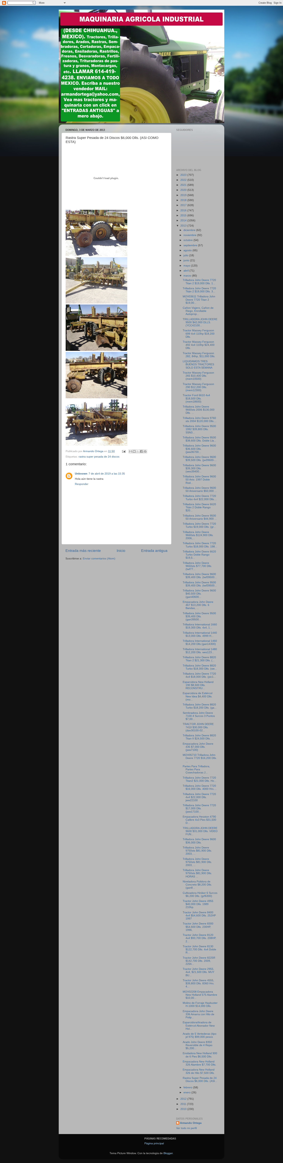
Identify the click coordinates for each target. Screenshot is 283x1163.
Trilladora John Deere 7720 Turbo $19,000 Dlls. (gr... (199, 525)
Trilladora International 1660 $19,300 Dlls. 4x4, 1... (200, 626)
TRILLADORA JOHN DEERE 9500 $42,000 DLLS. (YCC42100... (200, 322)
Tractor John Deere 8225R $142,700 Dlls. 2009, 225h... (199, 960)
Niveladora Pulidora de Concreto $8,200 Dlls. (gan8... (197, 884)
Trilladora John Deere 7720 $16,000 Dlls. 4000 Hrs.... (200, 787)
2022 (183, 179)
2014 (183, 220)
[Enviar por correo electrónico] (130, 451)
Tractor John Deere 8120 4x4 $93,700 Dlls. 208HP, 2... (199, 938)
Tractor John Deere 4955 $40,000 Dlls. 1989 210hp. (198, 904)
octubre (188, 240)
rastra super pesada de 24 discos (99, 456)
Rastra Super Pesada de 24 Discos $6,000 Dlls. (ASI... (200, 1080)
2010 (183, 1109)
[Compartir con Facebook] (141, 451)
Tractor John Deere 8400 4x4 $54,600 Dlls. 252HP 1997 (199, 915)
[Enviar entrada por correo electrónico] (123, 451)
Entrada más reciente (83, 551)
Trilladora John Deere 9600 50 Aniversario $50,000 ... (200, 489)
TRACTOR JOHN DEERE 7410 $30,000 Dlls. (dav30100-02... (198, 727)
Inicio (121, 551)
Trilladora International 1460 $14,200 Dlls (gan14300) (200, 642)
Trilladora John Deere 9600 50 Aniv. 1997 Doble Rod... (199, 479)
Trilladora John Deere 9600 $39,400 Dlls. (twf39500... (200, 576)
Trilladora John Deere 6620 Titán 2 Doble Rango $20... (199, 507)
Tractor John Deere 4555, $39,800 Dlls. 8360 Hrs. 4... (198, 983)
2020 (183, 190)
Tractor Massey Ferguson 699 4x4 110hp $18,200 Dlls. (198, 333)
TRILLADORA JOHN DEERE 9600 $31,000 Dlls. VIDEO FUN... (200, 831)
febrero (188, 1087)
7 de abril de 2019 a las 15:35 (107, 473)
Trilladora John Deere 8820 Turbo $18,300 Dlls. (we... (200, 667)
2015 (183, 215)
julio (186, 255)
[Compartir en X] (138, 451)
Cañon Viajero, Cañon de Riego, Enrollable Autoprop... (198, 310)
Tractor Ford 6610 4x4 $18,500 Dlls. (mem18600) (196, 398)
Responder (81, 484)
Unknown (81, 473)
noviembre (190, 235)
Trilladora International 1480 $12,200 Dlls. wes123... (200, 651)
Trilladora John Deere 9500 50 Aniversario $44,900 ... (200, 517)
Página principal (154, 1143)
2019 (183, 195)
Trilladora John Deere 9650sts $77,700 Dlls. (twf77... (197, 566)
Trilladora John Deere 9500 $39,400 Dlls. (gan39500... (199, 616)
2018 (183, 200)
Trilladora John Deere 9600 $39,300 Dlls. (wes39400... (199, 468)
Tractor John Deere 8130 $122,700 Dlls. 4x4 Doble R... (199, 949)
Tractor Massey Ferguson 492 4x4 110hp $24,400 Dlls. (198, 344)
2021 (183, 185)
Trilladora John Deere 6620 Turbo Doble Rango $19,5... (199, 554)
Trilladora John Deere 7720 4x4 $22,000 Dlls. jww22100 (199, 797)
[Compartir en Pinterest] (145, 451)
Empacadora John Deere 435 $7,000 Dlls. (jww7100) (198, 746)
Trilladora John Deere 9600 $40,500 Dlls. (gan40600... (199, 593)
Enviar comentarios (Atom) (99, 558)
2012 (183, 1098)
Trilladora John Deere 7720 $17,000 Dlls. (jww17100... (199, 808)
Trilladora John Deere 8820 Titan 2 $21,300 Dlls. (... (199, 659)
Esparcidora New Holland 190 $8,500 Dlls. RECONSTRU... (198, 685)
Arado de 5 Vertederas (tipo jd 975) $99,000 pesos (199, 1035)
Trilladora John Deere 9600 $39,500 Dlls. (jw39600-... (200, 459)
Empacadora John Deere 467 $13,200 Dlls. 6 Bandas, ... (198, 605)
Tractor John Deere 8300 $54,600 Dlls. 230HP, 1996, (198, 926)
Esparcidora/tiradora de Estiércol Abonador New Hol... (199, 1025)
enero (187, 1092)
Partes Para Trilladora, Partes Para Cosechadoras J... (196, 769)
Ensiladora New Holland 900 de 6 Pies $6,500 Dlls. (200, 1055)
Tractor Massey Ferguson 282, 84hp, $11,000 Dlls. (199, 355)
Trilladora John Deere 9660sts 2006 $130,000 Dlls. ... (198, 409)
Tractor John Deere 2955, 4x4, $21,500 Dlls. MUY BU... (198, 972)
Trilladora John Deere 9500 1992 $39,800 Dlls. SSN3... (199, 429)
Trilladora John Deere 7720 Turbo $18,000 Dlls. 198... (200, 545)
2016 (183, 210)
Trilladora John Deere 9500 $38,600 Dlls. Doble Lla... (199, 439)
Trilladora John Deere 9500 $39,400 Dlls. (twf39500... (200, 584)
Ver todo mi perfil (186, 1128)
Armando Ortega (191, 1123)
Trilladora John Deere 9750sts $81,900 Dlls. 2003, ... (197, 850)
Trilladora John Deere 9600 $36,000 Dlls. (199, 841)
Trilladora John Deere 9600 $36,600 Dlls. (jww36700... (199, 448)
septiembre (190, 245)
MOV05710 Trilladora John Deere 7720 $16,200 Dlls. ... (200, 758)
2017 (183, 205)
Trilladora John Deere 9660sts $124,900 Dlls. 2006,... (198, 535)
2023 (183, 174)
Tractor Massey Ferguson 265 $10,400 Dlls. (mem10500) (198, 375)
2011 (183, 1104)
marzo (187, 275)
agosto (188, 250)
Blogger (168, 1153)
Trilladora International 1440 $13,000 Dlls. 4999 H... (200, 634)
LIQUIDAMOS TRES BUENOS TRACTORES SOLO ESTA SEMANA (198, 364)
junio (186, 260)
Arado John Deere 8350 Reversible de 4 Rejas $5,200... (197, 1045)
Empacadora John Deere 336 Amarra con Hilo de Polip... (198, 1014)
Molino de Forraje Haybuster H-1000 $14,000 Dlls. (200, 1004)
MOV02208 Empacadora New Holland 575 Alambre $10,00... (200, 994)
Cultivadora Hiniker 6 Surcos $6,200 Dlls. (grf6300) (200, 894)
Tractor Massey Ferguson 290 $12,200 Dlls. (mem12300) (198, 387)
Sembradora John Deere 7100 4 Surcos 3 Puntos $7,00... (199, 716)
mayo (187, 265)
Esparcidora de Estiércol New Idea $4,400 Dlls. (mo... (197, 696)
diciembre (189, 230)
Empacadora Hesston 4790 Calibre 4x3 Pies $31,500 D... (199, 819)
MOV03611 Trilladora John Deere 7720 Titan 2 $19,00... (199, 299)
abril (186, 270)
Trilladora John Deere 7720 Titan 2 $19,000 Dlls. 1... (199, 282)
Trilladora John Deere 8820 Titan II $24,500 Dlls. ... (199, 737)
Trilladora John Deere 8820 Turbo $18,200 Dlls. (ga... (200, 706)
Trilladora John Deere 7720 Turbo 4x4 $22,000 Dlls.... (200, 498)
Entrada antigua (154, 551)
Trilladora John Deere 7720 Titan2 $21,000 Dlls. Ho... (199, 779)
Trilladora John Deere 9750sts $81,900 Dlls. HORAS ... (197, 873)
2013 (183, 225)
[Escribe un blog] (134, 451)
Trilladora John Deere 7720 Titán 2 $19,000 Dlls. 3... (199, 290)
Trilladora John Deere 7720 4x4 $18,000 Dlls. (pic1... (199, 675)
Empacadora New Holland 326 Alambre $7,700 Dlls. (199, 1063)
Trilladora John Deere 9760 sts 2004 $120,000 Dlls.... (200, 420)
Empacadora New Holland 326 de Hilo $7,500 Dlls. (199, 1071)
